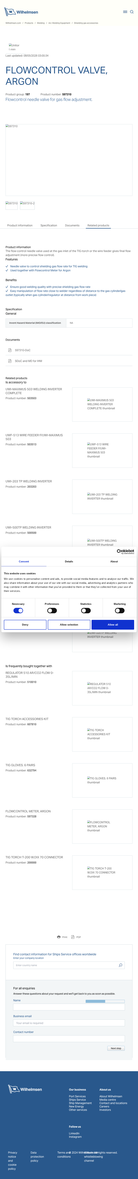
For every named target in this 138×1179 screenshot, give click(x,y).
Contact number (23, 1032)
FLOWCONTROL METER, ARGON (28, 811)
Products (29, 23)
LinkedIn (74, 1133)
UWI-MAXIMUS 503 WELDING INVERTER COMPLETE (34, 391)
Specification (49, 225)
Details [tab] (69, 561)
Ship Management (80, 1103)
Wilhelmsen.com (13, 23)
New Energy (76, 1106)
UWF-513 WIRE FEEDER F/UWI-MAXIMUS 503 (34, 437)
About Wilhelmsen (110, 1096)
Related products (98, 225)
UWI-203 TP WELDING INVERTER (29, 481)
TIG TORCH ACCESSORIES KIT (27, 719)
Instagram (75, 1137)
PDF (78, 937)
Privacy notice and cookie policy (12, 1161)
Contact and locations (113, 1103)
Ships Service (77, 1100)
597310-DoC (19, 350)
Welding (41, 23)
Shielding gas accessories (86, 23)
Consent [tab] (24, 561)
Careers (104, 1106)
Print (64, 937)
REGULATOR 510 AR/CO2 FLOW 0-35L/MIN (30, 675)
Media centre (107, 1100)
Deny (25, 624)
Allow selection (69, 624)
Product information (19, 225)
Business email (22, 1016)
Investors (105, 1110)
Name (17, 1000)
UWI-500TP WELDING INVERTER (28, 527)
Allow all (113, 624)
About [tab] (114, 561)
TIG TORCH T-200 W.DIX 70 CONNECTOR (34, 857)
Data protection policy (37, 1156)
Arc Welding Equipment (59, 23)
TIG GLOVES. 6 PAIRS (20, 765)
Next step (116, 1048)
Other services (78, 1110)
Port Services (77, 1096)
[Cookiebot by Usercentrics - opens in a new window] (119, 551)
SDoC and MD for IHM (25, 361)
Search (120, 965)
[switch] (52, 610)
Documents (72, 225)
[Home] (21, 11)
